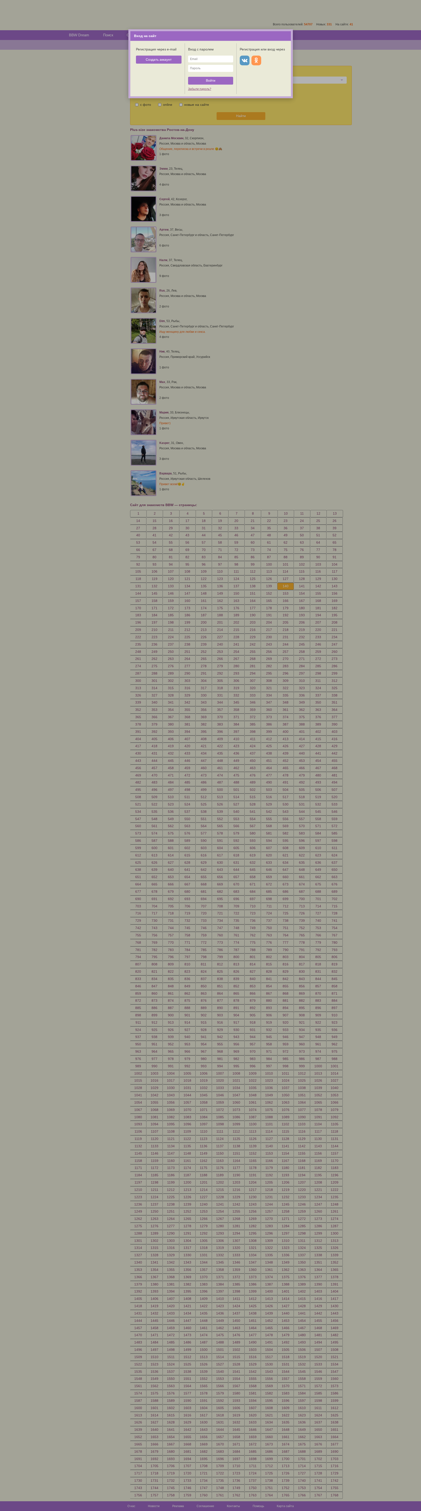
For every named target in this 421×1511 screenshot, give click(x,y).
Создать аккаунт (159, 59)
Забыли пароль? (199, 89)
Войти (210, 80)
